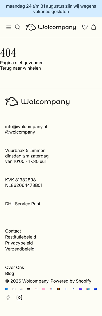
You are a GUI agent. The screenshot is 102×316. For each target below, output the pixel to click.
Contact (13, 231)
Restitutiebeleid (20, 237)
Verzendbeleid (20, 249)
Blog (9, 273)
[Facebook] (8, 297)
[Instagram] (19, 297)
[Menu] (8, 27)
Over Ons (14, 267)
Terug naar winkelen (20, 68)
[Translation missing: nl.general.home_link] (51, 27)
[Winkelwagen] (93, 27)
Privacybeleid (19, 243)
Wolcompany (35, 281)
